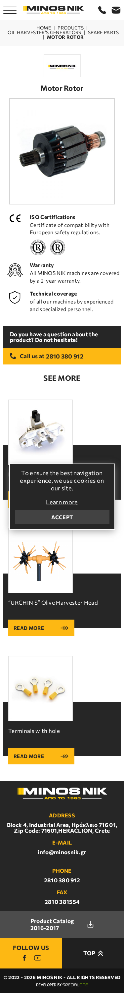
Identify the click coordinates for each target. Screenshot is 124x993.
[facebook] (24, 958)
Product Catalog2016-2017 (52, 924)
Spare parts (103, 32)
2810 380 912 (64, 356)
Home (43, 28)
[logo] (53, 10)
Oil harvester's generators (44, 32)
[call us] (102, 10)
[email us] (116, 10)
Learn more (62, 502)
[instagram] (38, 958)
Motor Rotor (65, 37)
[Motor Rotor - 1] (62, 151)
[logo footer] (62, 794)
